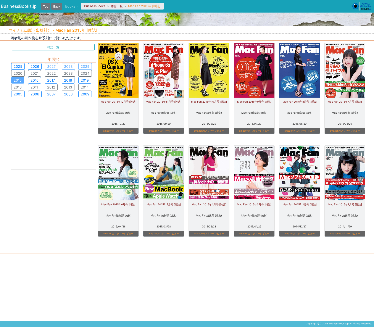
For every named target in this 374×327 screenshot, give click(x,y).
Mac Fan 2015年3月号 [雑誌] (254, 204)
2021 (35, 73)
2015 (18, 80)
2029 (85, 66)
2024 (85, 73)
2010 (18, 87)
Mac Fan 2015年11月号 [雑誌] (163, 101)
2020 (18, 73)
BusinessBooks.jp (19, 6)
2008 (68, 94)
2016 (35, 80)
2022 (51, 73)
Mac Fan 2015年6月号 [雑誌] (118, 204)
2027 (51, 66)
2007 (51, 94)
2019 (85, 80)
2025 (18, 66)
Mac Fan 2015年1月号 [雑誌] (345, 204)
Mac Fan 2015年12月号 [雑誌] (118, 101)
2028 (68, 66)
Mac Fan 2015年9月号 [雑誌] (254, 101)
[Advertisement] (53, 135)
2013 (68, 87)
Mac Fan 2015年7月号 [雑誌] (345, 101)
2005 (18, 94)
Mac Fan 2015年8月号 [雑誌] (299, 101)
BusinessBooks (94, 6)
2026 (35, 66)
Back (56, 6)
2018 (68, 80)
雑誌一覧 (117, 6)
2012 (51, 87)
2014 (85, 87)
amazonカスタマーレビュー (118, 130)
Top (45, 6)
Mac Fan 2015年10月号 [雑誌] (209, 101)
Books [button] (70, 6)
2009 (85, 94)
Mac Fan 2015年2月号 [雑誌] (299, 204)
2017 (51, 80)
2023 (68, 73)
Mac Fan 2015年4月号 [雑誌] (209, 204)
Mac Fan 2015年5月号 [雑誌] (164, 204)
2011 (34, 87)
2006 (35, 94)
